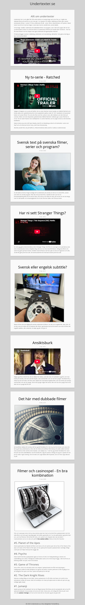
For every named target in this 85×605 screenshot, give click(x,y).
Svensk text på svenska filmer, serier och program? (42, 144)
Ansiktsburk (42, 342)
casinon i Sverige (24, 593)
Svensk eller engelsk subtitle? (42, 267)
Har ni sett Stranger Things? (42, 212)
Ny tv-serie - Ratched (42, 77)
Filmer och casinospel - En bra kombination (42, 473)
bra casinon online (43, 539)
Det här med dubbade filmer (42, 398)
